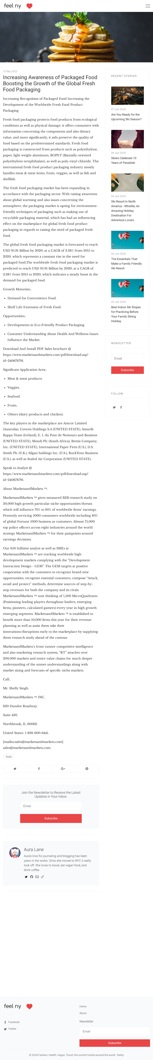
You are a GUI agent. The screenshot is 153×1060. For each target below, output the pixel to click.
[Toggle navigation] (148, 6)
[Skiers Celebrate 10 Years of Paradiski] (127, 139)
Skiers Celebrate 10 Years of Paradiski (123, 160)
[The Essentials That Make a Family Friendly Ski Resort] (127, 240)
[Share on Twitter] (15, 768)
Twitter (12, 1028)
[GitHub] (31, 876)
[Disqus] (51, 944)
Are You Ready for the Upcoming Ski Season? (126, 117)
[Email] (37, 876)
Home (82, 1006)
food (8, 756)
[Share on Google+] (63, 768)
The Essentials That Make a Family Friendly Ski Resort (126, 263)
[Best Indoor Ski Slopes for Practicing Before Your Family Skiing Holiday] (127, 288)
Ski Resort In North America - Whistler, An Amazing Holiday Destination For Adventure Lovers (125, 211)
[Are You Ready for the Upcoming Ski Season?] (127, 96)
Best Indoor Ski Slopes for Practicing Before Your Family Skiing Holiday (126, 314)
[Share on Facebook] (39, 768)
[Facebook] (121, 407)
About (83, 1013)
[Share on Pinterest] (87, 768)
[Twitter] (26, 876)
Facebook (14, 1022)
